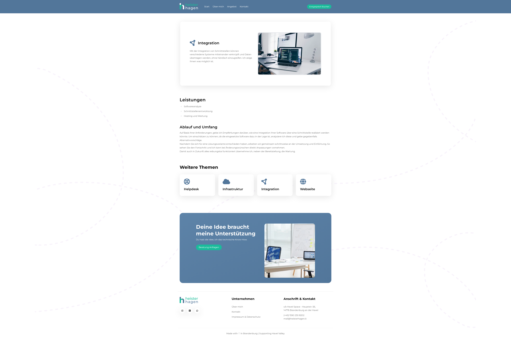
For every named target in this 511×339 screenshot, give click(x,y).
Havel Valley (278, 333)
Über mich (218, 6)
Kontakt (244, 6)
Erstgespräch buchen (319, 6)
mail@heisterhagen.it (295, 318)
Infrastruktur (233, 189)
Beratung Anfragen (209, 247)
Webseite (307, 189)
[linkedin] (189, 310)
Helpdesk (191, 189)
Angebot (232, 6)
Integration (270, 189)
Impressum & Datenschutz (246, 317)
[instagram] (182, 310)
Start (206, 6)
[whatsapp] (197, 310)
